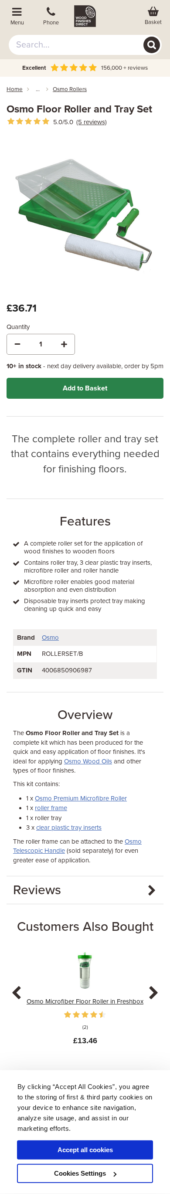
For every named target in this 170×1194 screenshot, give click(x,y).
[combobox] (85, 45)
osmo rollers (70, 89)
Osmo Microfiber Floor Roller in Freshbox (85, 1001)
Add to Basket (85, 388)
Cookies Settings (80, 1173)
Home (15, 89)
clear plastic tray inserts (69, 827)
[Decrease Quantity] (17, 344)
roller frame (51, 808)
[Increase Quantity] (64, 344)
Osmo (50, 637)
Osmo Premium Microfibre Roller (81, 798)
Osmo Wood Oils (88, 761)
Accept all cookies (85, 1149)
